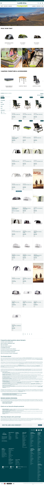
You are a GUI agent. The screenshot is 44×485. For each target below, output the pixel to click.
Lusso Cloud (31, 437)
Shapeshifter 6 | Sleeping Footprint (16, 255)
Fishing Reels (3, 450)
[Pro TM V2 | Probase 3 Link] (16, 222)
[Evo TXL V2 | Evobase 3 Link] (38, 151)
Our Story (10, 461)
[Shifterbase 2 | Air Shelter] (16, 269)
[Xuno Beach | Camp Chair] (16, 104)
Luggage (10, 452)
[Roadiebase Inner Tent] (16, 151)
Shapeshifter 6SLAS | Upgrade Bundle (15, 208)
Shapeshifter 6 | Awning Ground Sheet (26, 208)
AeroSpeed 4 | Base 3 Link (16, 184)
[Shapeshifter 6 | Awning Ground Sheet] (27, 198)
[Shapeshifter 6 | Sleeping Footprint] (16, 245)
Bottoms (16, 436)
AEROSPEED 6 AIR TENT (32, 63)
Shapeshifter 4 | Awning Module (27, 232)
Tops (22, 446)
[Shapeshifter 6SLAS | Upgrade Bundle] (16, 198)
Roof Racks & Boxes (11, 450)
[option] (12, 118)
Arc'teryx (31, 436)
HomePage (2, 93)
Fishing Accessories (4, 453)
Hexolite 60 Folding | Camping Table (15, 138)
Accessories (10, 437)
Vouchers (23, 441)
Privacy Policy (17, 462)
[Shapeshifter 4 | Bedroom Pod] (27, 269)
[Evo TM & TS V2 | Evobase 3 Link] (38, 198)
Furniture (38, 6)
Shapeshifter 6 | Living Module (15, 302)
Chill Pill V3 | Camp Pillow (27, 137)
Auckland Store (10, 460)
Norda (31, 442)
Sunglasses (10, 458)
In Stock (3, 112)
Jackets (9, 433)
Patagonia (39, 467)
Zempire (39, 466)
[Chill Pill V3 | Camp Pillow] (27, 128)
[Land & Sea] (22, 3)
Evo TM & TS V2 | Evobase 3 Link (38, 208)
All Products (23, 442)
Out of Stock (4, 113)
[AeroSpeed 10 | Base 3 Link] (27, 175)
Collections (10, 438)
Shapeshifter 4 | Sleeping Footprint (27, 255)
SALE (9, 457)
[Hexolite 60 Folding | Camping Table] (16, 128)
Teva (31, 446)
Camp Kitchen (24, 437)
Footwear (10, 434)
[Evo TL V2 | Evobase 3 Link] (27, 151)
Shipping (16, 460)
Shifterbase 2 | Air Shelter (16, 278)
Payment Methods (17, 464)
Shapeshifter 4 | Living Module (37, 302)
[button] (1, 3)
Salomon (31, 438)
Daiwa (31, 434)
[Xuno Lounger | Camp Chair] (38, 104)
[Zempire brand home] (22, 6)
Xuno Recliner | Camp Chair (27, 114)
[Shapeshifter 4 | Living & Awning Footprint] (38, 245)
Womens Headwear (24, 447)
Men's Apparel (10, 449)
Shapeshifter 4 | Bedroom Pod (27, 279)
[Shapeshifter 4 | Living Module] (38, 292)
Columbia (39, 456)
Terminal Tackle (4, 452)
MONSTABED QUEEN (11, 63)
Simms (38, 445)
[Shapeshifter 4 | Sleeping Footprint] (27, 245)
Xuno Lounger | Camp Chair (38, 114)
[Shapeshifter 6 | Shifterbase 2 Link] (27, 292)
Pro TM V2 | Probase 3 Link (16, 231)
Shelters (6, 6)
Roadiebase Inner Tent (15, 161)
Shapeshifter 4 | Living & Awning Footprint (38, 255)
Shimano (39, 453)
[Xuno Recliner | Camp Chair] (27, 104)
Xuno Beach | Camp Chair (16, 114)
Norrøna (31, 443)
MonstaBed (37, 381)
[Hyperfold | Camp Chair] (38, 128)
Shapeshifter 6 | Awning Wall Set (37, 232)
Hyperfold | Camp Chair (37, 137)
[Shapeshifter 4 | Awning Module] (27, 222)
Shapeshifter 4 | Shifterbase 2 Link (16, 326)
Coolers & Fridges (11, 455)
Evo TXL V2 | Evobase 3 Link (38, 161)
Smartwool (31, 445)
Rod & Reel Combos (4, 454)
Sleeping (34, 6)
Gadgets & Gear (24, 444)
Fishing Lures (3, 455)
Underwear (10, 436)
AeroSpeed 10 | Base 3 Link (27, 184)
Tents (2, 6)
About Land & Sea (11, 462)
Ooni (38, 436)
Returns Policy (17, 461)
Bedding (23, 436)
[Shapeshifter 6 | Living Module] (16, 292)
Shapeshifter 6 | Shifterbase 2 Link (27, 302)
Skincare (10, 453)
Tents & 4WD (24, 445)
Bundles (10, 6)
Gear (42, 6)
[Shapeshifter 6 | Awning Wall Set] (38, 222)
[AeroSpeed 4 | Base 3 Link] (16, 175)
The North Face (32, 453)
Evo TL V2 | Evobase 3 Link (27, 161)
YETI (30, 439)
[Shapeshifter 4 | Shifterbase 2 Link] (16, 315)
